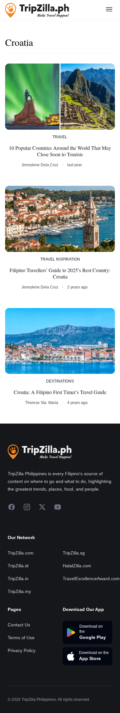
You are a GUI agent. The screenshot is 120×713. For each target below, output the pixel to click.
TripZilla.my (19, 591)
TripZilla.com (21, 552)
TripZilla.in (18, 578)
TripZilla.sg (74, 552)
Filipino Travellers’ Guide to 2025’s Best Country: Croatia (60, 273)
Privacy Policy (22, 650)
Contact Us (19, 624)
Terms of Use (21, 637)
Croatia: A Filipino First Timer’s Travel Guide (60, 392)
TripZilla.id (18, 565)
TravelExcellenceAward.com (91, 578)
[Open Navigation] (109, 10)
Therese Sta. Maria (41, 402)
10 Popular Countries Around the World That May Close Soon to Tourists (60, 151)
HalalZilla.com (77, 565)
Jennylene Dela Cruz (39, 165)
